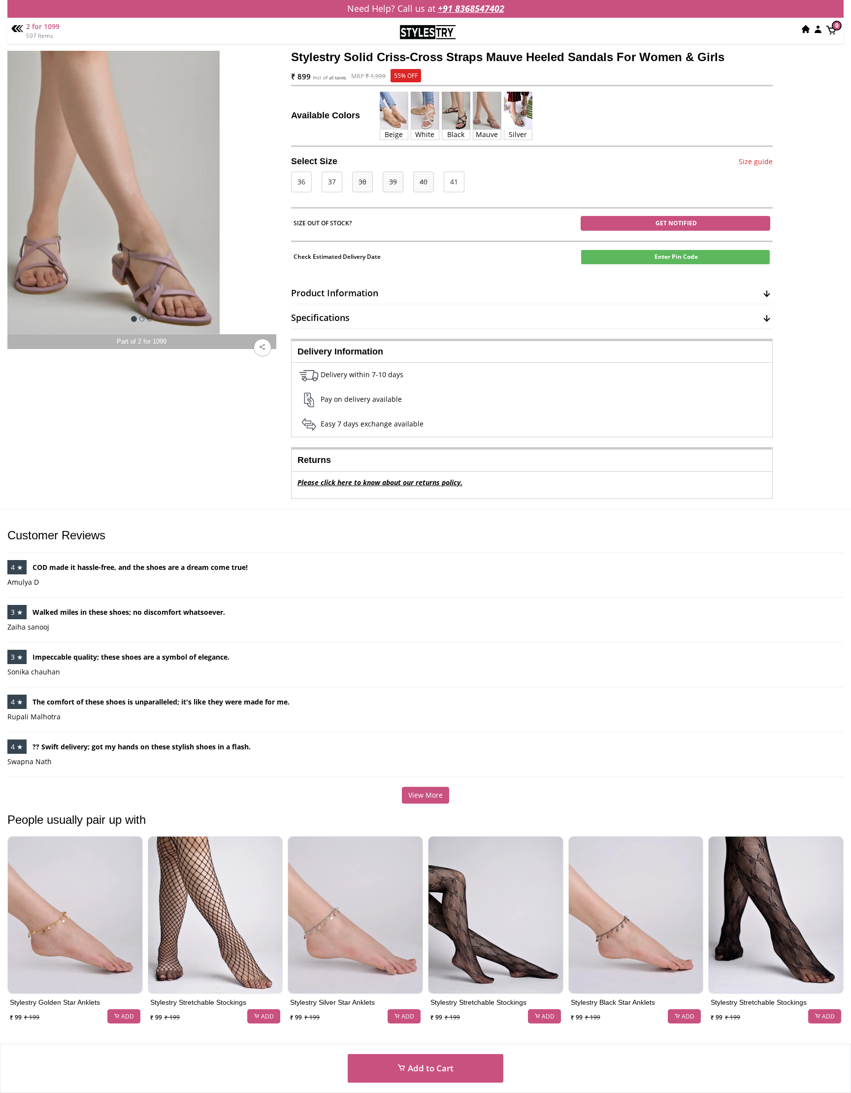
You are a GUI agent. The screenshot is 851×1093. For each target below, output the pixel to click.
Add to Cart (430, 1068)
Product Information (334, 293)
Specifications (320, 317)
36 (301, 181)
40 (423, 181)
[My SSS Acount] (818, 29)
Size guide (756, 161)
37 (332, 181)
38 (362, 181)
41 (454, 181)
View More (425, 795)
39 (393, 181)
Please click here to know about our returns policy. (379, 482)
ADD (127, 1016)
